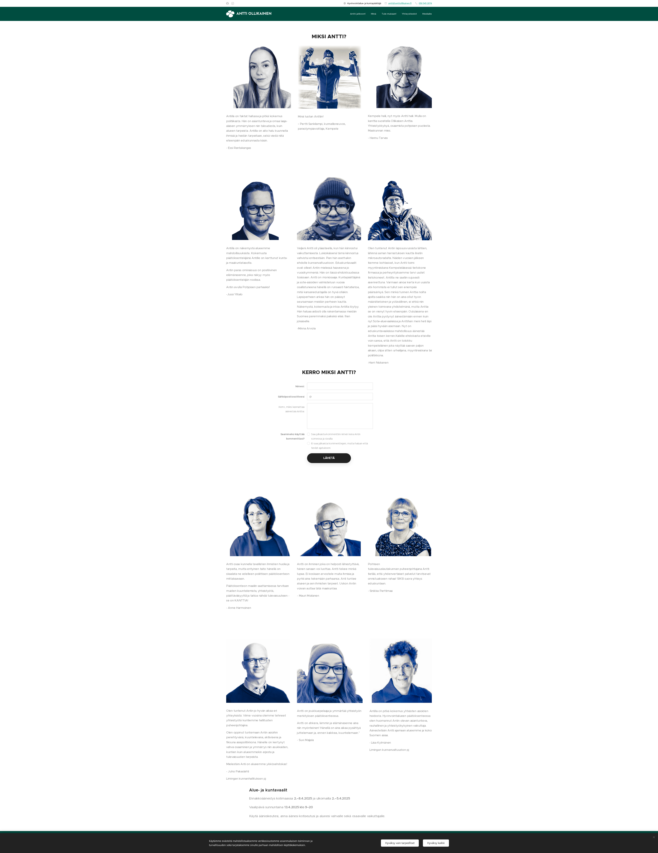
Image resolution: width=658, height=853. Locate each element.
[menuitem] (358, 14)
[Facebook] (227, 3)
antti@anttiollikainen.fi (400, 3)
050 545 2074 (425, 3)
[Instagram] (232, 3)
